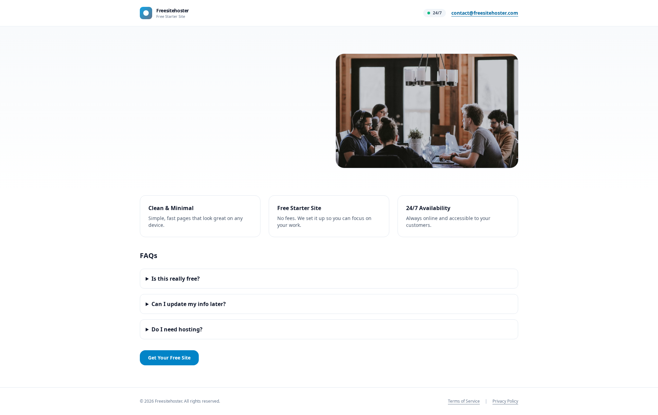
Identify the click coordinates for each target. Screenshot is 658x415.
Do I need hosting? (177, 329)
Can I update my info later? (188, 304)
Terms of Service (464, 401)
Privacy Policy (505, 401)
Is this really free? (175, 278)
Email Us (157, 136)
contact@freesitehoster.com (484, 13)
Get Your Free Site (169, 357)
